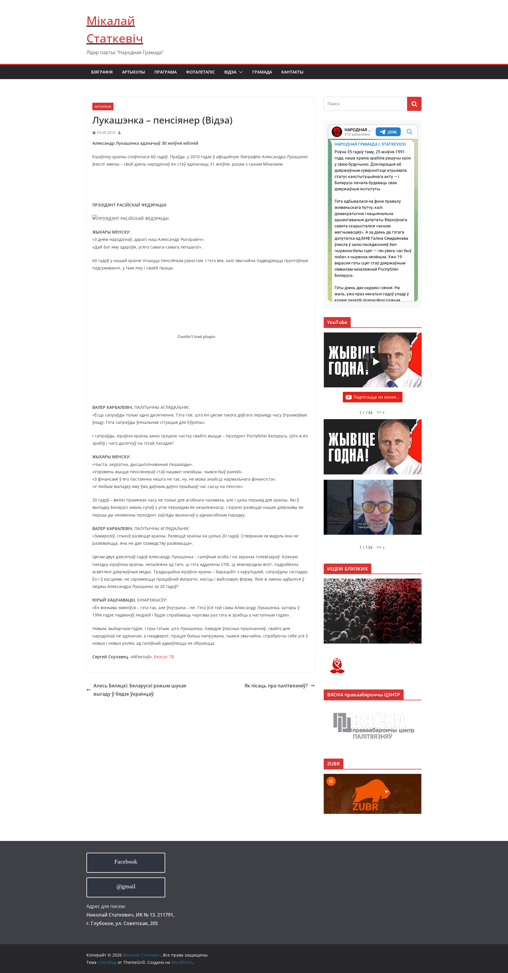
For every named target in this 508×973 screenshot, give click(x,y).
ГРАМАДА (262, 72)
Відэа (230, 72)
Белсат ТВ (164, 656)
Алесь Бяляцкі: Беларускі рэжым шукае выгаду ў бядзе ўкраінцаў (139, 689)
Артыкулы (133, 72)
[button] (239, 72)
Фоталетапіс (200, 72)
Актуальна (103, 106)
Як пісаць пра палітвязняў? (276, 685)
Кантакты (292, 72)
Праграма (165, 72)
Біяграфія (102, 72)
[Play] (376, 362)
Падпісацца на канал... (376, 397)
